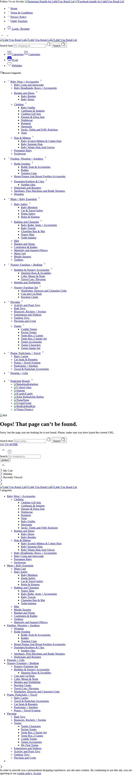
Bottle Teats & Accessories (35, 166)
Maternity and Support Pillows (31, 250)
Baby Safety (21, 204)
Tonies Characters (31, 344)
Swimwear (20, 153)
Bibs (16, 240)
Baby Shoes (27, 99)
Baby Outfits (28, 107)
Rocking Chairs (29, 297)
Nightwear (27, 120)
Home (13, 8)
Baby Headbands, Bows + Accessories (35, 87)
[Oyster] (19, 403)
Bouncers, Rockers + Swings (30, 311)
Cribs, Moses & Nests (33, 276)
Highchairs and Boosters (27, 187)
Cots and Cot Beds (31, 293)
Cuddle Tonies (29, 329)
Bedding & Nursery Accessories (31, 269)
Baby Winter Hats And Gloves (38, 147)
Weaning (19, 194)
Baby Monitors (29, 207)
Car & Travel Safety (32, 210)
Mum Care (20, 253)
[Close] (1, 470)
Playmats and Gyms (25, 320)
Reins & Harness (30, 216)
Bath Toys (19, 308)
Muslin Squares (22, 256)
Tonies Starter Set (30, 348)
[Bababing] (20, 384)
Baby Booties (28, 96)
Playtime (15, 302)
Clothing (19, 104)
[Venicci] (19, 409)
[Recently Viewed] (9, 452)
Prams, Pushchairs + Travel (25, 353)
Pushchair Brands (20, 381)
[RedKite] (20, 406)
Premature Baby (23, 150)
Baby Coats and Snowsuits (29, 84)
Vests (24, 132)
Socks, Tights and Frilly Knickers (39, 129)
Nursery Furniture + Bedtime (26, 264)
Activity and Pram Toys (27, 305)
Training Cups (29, 173)
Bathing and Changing (26, 221)
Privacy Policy (18, 16)
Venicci (29, 409)
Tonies (17, 326)
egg (23, 390)
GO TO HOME (9, 444)
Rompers (26, 123)
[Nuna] (18, 399)
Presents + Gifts (19, 373)
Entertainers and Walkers (27, 314)
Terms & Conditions (21, 12)
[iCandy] (19, 393)
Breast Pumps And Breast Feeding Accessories (39, 176)
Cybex (27, 387)
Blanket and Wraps (24, 243)
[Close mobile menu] (1, 483)
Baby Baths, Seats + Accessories (39, 225)
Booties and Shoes (24, 93)
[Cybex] (19, 387)
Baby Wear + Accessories (24, 81)
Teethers (18, 259)
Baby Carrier (21, 356)
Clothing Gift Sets (31, 113)
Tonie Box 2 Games (32, 335)
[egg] (17, 390)
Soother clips (28, 184)
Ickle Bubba (37, 396)
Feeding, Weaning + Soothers (26, 158)
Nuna (26, 399)
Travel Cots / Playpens (33, 279)
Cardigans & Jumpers (33, 110)
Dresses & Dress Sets (32, 117)
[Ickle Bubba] (22, 396)
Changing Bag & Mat (33, 231)
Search (57, 45)
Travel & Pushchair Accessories (31, 368)
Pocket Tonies (28, 332)
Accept (37, 773)
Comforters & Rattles (25, 247)
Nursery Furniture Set (26, 287)
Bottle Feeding (22, 163)
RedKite (30, 406)
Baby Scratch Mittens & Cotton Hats (41, 141)
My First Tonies (29, 745)
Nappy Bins (27, 234)
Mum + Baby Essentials (23, 199)
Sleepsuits (26, 126)
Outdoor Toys (21, 317)
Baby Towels (28, 228)
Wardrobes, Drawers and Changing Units (43, 290)
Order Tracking (18, 21)
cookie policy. (25, 773)
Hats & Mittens (22, 137)
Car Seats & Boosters (26, 359)
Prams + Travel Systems (27, 362)
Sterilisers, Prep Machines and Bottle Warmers (39, 190)
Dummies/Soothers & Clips (29, 181)
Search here (7, 45)
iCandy (29, 393)
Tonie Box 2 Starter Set (34, 338)
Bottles (25, 170)
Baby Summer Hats (32, 144)
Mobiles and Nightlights (27, 282)
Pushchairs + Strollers (26, 365)
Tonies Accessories (31, 341)
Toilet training (28, 237)
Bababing (32, 384)
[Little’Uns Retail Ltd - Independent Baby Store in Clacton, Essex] (38, 40)
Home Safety (28, 213)
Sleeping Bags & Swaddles (36, 273)
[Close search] (3, 467)
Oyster (27, 403)
